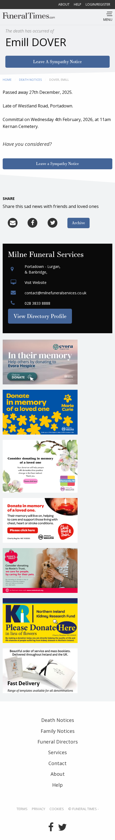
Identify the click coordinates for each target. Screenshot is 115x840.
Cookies (56, 809)
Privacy (38, 809)
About (64, 4)
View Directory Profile (40, 316)
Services (57, 752)
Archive (78, 223)
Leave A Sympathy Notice (57, 62)
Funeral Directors (57, 741)
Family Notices (58, 731)
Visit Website (36, 282)
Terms (22, 809)
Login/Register (98, 4)
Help (77, 4)
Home (7, 80)
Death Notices (30, 80)
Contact (57, 763)
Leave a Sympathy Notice (57, 163)
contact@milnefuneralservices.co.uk (55, 292)
